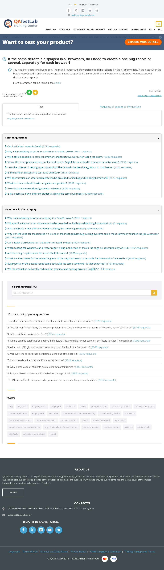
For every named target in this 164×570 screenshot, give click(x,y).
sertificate (13, 434)
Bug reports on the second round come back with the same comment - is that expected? (56, 263)
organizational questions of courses (61, 427)
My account (120, 420)
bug (9, 118)
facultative (53, 413)
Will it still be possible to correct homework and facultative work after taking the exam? (55, 156)
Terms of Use (30, 551)
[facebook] (68, 10)
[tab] (82, 138)
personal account (91, 427)
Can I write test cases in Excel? (24, 146)
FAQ (160, 29)
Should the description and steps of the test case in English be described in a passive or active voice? (63, 162)
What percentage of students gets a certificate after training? (42, 367)
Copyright (14, 551)
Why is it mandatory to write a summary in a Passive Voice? (40, 151)
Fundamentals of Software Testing (79, 413)
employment (38, 413)
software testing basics (34, 434)
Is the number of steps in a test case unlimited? (33, 172)
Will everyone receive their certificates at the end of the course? (44, 353)
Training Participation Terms (139, 551)
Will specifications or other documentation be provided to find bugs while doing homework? (57, 177)
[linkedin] (82, 10)
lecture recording (69, 420)
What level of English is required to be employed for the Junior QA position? (50, 347)
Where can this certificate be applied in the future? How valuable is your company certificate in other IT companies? (71, 340)
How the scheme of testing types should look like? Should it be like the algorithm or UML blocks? (60, 167)
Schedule (64, 29)
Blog (152, 29)
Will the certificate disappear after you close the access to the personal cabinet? (54, 380)
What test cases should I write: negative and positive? (37, 183)
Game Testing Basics (110, 413)
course (83, 406)
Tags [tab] (40, 106)
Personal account (88, 4)
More (13, 492)
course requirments (18, 413)
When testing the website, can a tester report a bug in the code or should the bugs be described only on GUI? (68, 247)
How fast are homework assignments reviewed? (34, 188)
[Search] (154, 293)
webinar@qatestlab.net (82, 15)
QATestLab (56, 558)
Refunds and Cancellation (54, 551)
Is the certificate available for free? (28, 334)
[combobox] (72, 4)
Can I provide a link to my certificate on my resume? (37, 360)
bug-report (17, 118)
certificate (70, 406)
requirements (143, 427)
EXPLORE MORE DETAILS (143, 42)
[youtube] (89, 10)
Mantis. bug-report (101, 420)
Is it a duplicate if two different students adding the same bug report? (46, 193)
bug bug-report (39, 406)
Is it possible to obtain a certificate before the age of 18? (40, 373)
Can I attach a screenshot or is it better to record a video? (39, 242)
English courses (118, 29)
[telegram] (96, 10)
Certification (138, 29)
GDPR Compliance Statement (105, 551)
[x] (75, 10)
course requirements (145, 406)
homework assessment (20, 420)
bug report (56, 406)
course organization (121, 406)
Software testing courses (89, 29)
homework (29, 118)
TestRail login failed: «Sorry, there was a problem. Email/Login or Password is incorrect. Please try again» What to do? (71, 327)
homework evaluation (46, 420)
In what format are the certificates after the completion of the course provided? (51, 321)
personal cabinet (112, 427)
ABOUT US (50, 29)
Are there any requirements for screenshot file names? (37, 253)
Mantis (85, 420)
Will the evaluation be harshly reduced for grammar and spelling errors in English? (52, 268)
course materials (99, 406)
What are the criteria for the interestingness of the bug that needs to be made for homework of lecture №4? (67, 258)
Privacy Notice (78, 551)
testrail (53, 434)
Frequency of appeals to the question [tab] (120, 106)
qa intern (128, 427)
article (57, 83)
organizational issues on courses (24, 427)
